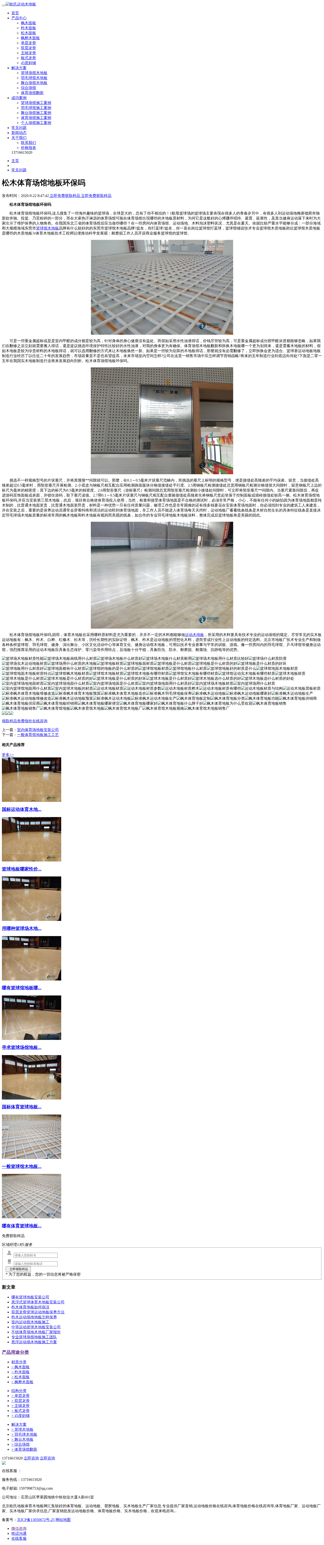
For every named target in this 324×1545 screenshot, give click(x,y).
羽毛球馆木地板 (34, 78)
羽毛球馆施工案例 (36, 108)
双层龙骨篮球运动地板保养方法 (38, 1312)
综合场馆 (28, 88)
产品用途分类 (15, 1352)
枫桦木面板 (30, 38)
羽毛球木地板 (24, 1434)
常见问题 (19, 128)
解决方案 (19, 68)
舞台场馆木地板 (34, 83)
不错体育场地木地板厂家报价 (36, 1332)
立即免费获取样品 (65, 196)
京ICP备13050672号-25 (36, 1520)
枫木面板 (28, 23)
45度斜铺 (28, 63)
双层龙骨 (28, 48)
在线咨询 (39, 721)
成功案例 (19, 98)
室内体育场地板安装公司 (38, 730)
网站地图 (63, 1520)
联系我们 (28, 143)
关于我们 (19, 138)
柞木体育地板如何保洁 (30, 1307)
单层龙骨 (28, 43)
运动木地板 (194, 635)
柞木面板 (28, 28)
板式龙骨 (28, 58)
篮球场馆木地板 (34, 73)
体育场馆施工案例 (36, 118)
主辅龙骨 (28, 53)
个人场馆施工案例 (36, 123)
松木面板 (28, 33)
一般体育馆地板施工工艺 (38, 735)
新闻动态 (19, 133)
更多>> (8, 755)
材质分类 (19, 1362)
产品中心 (19, 18)
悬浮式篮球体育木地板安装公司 (38, 1302)
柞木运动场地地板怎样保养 (34, 1317)
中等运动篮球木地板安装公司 (36, 1327)
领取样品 (9, 721)
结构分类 (19, 1391)
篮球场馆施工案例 (36, 103)
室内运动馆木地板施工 (30, 1322)
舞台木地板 (22, 1439)
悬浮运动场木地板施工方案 (34, 1342)
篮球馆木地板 (47, 228)
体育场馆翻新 (32, 93)
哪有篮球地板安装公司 (30, 1297)
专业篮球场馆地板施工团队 (34, 1337)
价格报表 (28, 148)
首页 (15, 13)
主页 (15, 161)
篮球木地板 (22, 1429)
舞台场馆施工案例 (36, 113)
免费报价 (24, 721)
